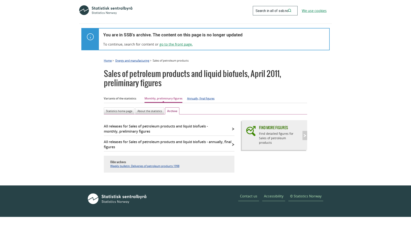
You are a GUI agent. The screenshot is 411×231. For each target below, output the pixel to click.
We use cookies (314, 10)
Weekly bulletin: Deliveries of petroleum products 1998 (144, 166)
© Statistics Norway (306, 196)
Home (108, 60)
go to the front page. (176, 44)
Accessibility (273, 196)
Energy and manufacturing (132, 60)
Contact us (248, 196)
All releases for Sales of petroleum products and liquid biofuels (156, 129)
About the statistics (149, 111)
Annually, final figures (200, 98)
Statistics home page (119, 111)
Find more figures (273, 127)
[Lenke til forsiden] (105, 10)
